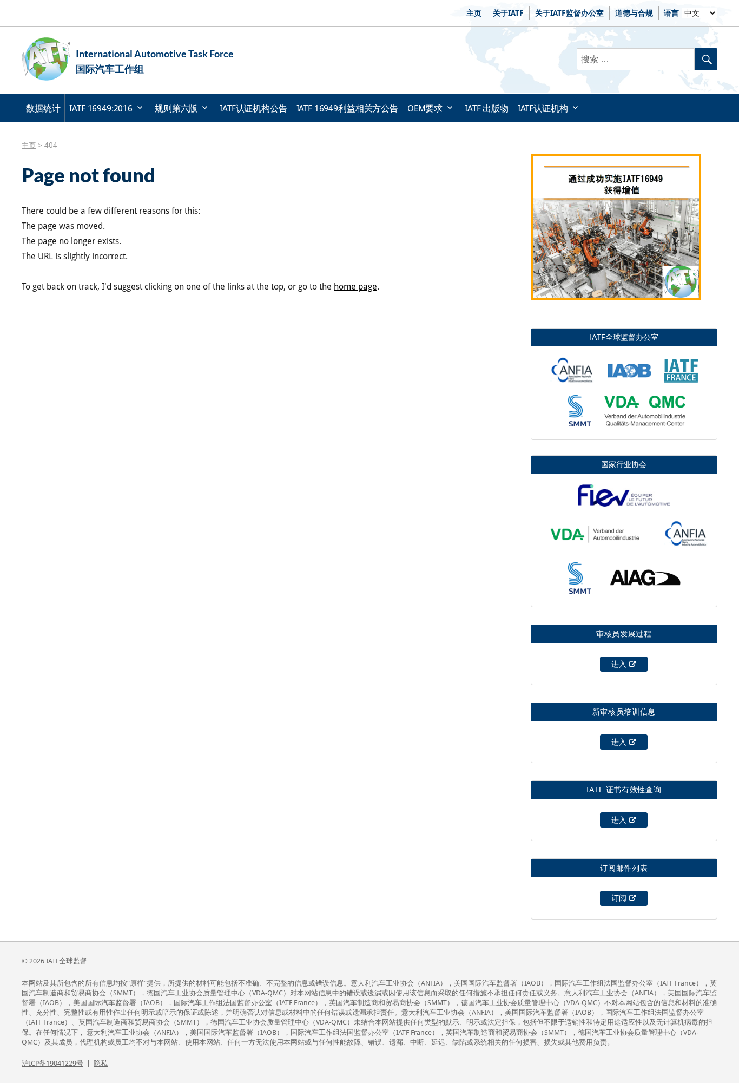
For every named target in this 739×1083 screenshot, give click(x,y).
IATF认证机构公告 (253, 108)
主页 (473, 13)
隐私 (101, 1063)
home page (355, 286)
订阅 (618, 898)
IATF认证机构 (543, 108)
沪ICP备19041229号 (52, 1063)
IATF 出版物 (487, 108)
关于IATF (508, 13)
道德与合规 (634, 13)
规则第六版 (176, 108)
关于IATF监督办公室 (569, 13)
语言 (671, 13)
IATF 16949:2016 (101, 108)
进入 (618, 664)
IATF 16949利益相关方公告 (347, 108)
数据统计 (43, 108)
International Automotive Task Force (155, 54)
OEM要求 (425, 108)
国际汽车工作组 (110, 69)
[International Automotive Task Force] (46, 59)
